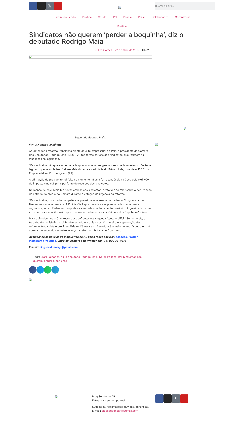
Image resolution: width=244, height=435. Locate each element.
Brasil (141, 17)
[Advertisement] (185, 101)
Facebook (120, 236)
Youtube (50, 240)
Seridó (102, 17)
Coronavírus (182, 17)
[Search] (214, 6)
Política (87, 17)
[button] (33, 270)
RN (115, 17)
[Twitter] (50, 6)
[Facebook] (33, 6)
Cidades (54, 256)
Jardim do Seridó (65, 17)
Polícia (127, 17)
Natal (102, 256)
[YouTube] (58, 6)
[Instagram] (41, 6)
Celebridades (160, 17)
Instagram (35, 240)
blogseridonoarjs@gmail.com (120, 410)
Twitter (133, 236)
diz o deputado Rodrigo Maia (79, 256)
